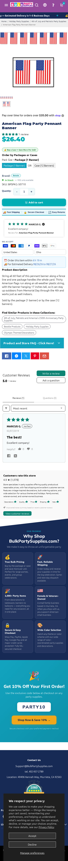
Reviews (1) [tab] (18, 397)
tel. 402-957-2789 (34, 771)
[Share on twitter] (15, 456)
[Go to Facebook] (6, 355)
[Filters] (6, 408)
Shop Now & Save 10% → (34, 720)
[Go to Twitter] (26, 355)
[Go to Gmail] (44, 355)
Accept (32, 835)
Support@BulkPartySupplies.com (34, 766)
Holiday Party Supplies (19, 21)
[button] (10, 134)
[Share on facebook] (9, 456)
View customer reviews (17, 513)
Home (4, 21)
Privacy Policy (46, 827)
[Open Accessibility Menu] (45, 5)
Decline (32, 844)
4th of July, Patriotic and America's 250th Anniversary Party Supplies (34, 319)
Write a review (51, 373)
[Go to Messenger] (16, 355)
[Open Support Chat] (53, 5)
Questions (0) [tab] (49, 397)
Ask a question (51, 380)
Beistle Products (12, 326)
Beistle (16, 176)
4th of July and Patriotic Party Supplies (49, 21)
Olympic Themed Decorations (19, 332)
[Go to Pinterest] (35, 355)
